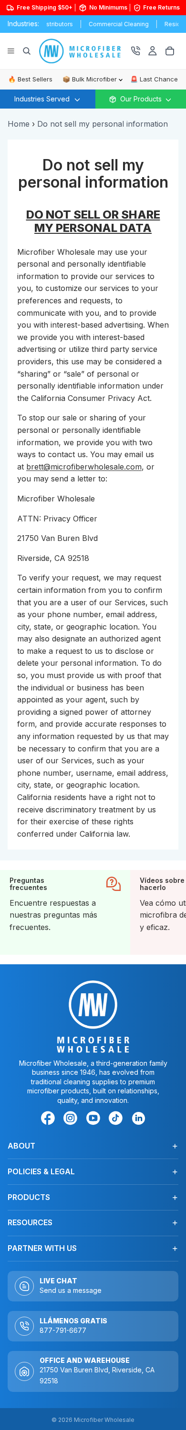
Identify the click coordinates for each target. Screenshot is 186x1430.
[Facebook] (49, 1119)
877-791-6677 (63, 1330)
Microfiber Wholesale (104, 1419)
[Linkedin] (138, 1118)
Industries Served (42, 99)
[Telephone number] (135, 51)
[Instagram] (72, 1119)
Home (19, 124)
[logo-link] (84, 51)
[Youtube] (94, 1119)
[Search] (26, 51)
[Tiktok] (117, 1119)
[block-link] (65, 912)
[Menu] (11, 51)
